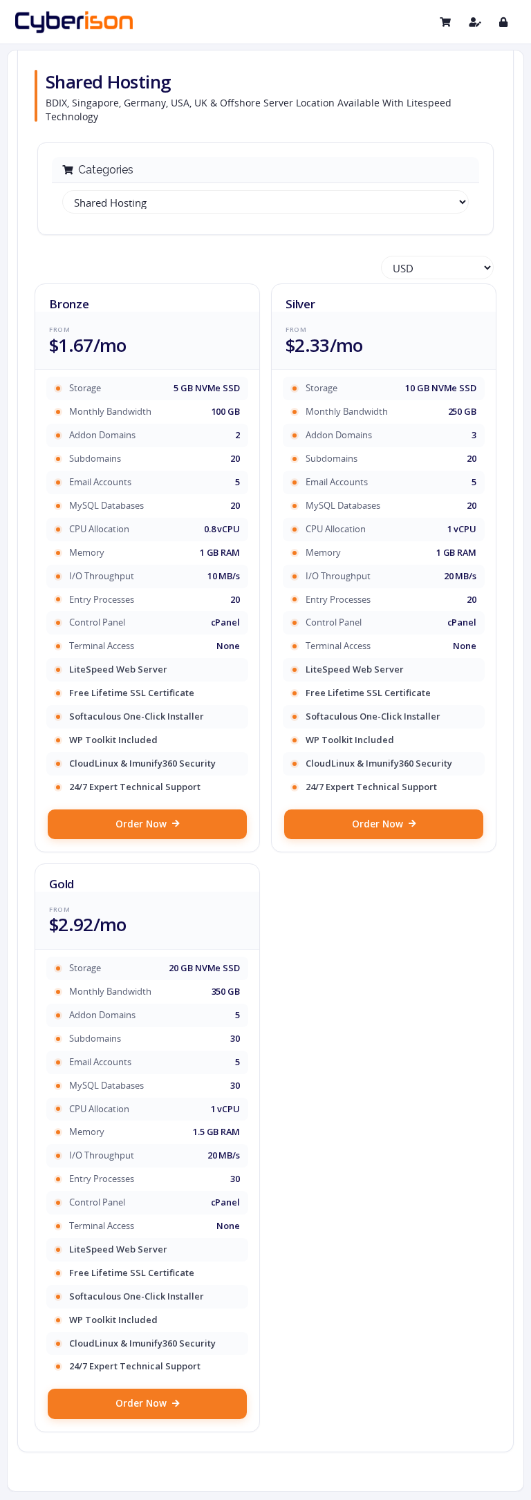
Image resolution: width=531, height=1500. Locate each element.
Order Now (141, 824)
